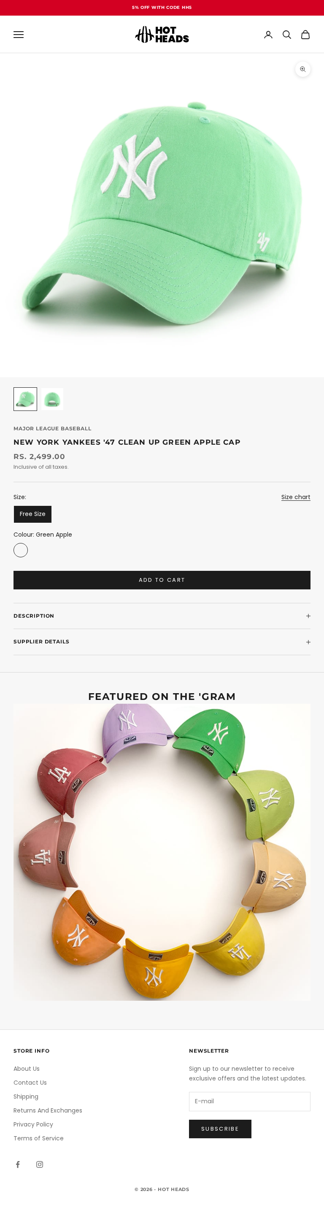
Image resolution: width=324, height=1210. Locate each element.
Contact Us (30, 1082)
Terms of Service (39, 1138)
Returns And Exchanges (48, 1110)
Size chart (295, 497)
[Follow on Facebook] (18, 1164)
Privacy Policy (33, 1124)
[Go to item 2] (52, 399)
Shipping (26, 1096)
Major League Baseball (53, 428)
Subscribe (220, 1129)
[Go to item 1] (25, 399)
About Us (27, 1068)
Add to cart (162, 580)
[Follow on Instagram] (39, 1164)
